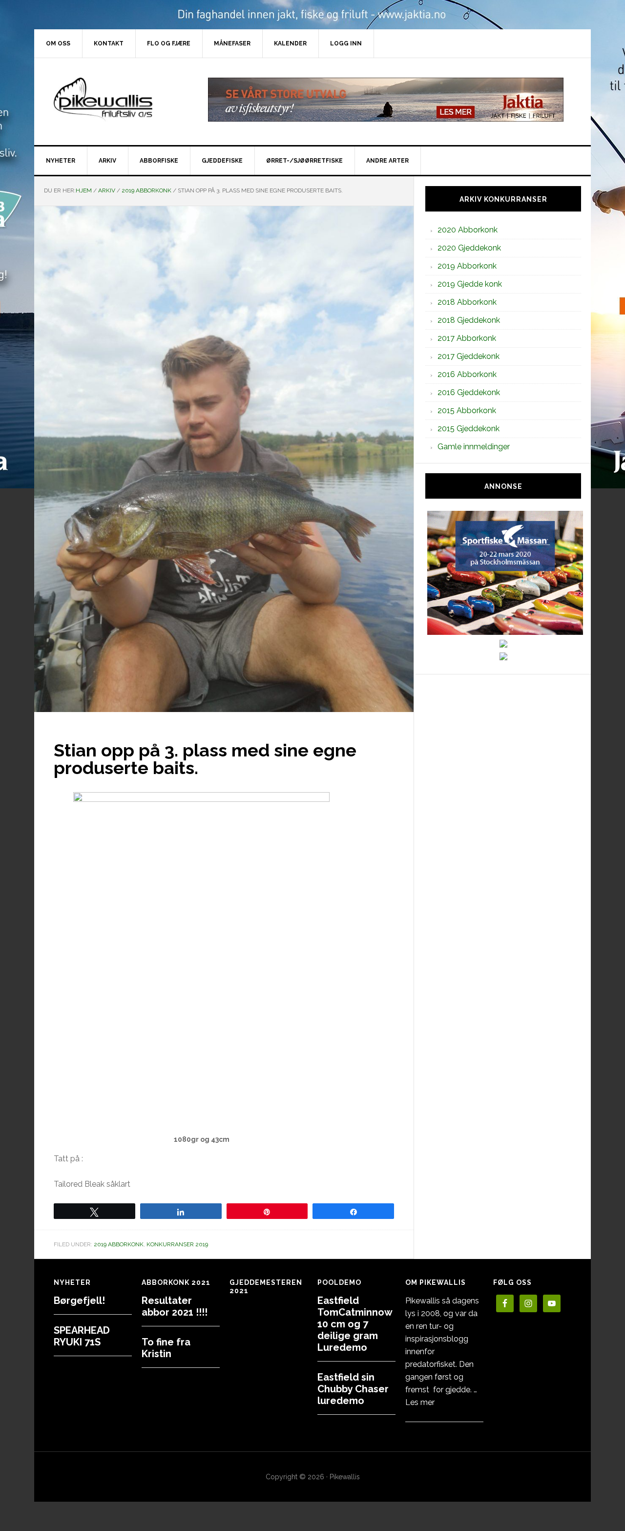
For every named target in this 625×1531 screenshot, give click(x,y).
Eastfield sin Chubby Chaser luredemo (353, 1388)
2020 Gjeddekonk (469, 247)
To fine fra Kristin (166, 1348)
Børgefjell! (79, 1300)
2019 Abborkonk (119, 1244)
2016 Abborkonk (467, 374)
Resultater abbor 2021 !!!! (175, 1306)
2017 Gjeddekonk (469, 356)
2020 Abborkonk (468, 229)
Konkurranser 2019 (177, 1244)
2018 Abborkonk (467, 302)
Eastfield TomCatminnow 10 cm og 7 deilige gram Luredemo (354, 1324)
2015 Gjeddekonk (469, 428)
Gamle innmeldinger (474, 446)
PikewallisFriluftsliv (117, 100)
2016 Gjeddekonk (469, 392)
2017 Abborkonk (467, 338)
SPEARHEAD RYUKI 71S (82, 1336)
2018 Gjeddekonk (469, 320)
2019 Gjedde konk (470, 284)
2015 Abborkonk (467, 410)
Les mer (420, 1402)
